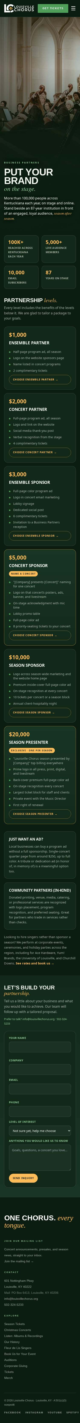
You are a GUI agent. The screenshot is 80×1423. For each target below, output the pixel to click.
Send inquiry (23, 1178)
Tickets (9, 1372)
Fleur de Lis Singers (17, 1348)
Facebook (12, 1412)
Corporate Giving (15, 1366)
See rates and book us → (35, 963)
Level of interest (22, 1122)
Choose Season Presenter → (35, 813)
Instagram (34, 1412)
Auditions (10, 1360)
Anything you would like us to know (38, 1141)
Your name (17, 1038)
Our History (12, 1342)
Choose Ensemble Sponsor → (36, 535)
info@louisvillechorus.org (21, 1298)
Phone (14, 1102)
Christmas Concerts (17, 1330)
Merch (8, 1378)
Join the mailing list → (19, 1261)
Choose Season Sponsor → (34, 712)
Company (16, 1060)
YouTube (55, 1412)
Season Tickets (14, 1324)
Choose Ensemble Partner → (35, 379)
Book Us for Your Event (20, 1354)
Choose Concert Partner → (35, 452)
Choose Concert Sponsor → (35, 635)
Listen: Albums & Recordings (23, 1336)
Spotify (72, 1412)
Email (13, 1080)
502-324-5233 (13, 1304)
